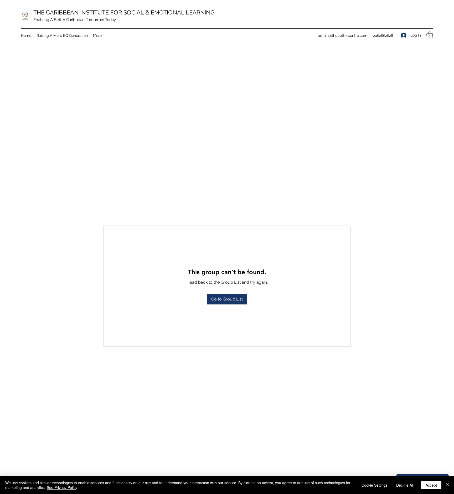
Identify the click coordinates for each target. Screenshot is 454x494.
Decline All (405, 485)
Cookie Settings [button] (375, 485)
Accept (431, 485)
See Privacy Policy (62, 487)
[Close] (448, 485)
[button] (429, 35)
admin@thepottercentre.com (342, 35)
